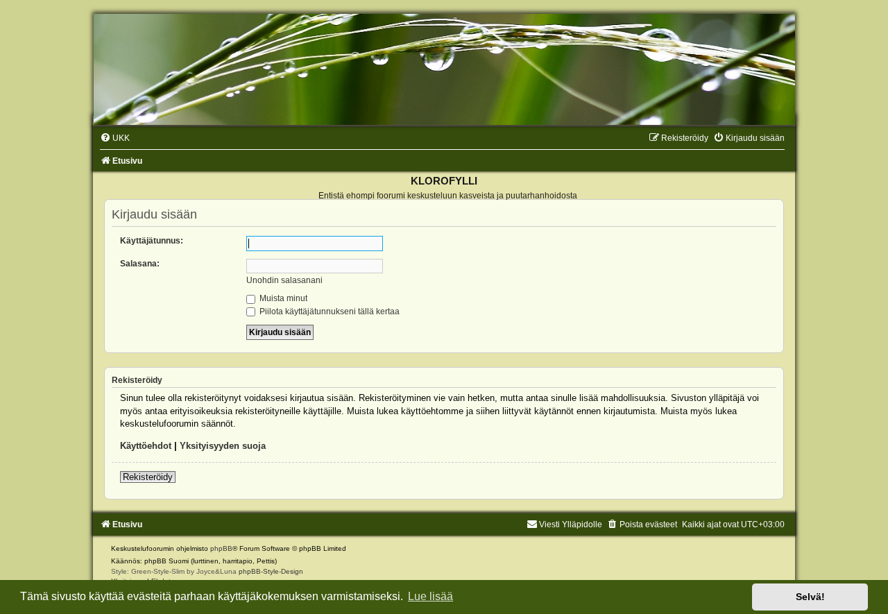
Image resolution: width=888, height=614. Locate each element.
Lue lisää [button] (430, 596)
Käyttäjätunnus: (151, 241)
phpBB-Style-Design (271, 571)
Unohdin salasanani (284, 280)
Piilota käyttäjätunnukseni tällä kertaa (328, 311)
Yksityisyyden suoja (223, 446)
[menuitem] (115, 138)
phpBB (221, 548)
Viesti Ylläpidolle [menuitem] (570, 524)
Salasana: (140, 263)
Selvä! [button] (810, 596)
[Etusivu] (444, 69)
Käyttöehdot (145, 446)
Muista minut (282, 298)
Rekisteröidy (148, 477)
